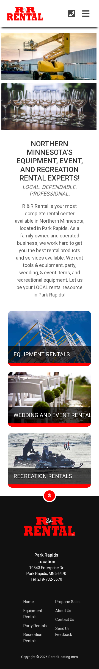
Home (28, 602)
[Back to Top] (49, 495)
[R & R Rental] (49, 539)
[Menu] (85, 14)
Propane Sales (68, 602)
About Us (63, 611)
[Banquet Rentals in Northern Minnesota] (49, 106)
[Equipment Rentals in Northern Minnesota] (49, 56)
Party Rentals (35, 626)
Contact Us (64, 619)
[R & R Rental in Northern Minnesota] (17, 14)
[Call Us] (71, 14)
